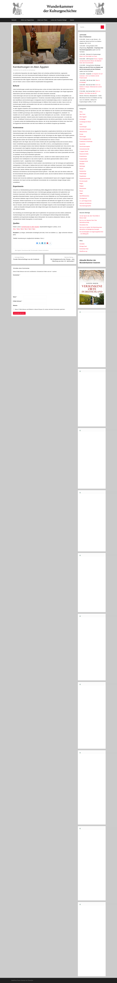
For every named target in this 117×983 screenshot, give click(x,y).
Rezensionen (82, 188)
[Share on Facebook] (37, 243)
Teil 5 (29, 229)
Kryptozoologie (83, 158)
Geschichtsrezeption (84, 146)
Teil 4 (26, 229)
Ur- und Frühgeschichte (85, 200)
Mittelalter (81, 163)
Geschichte (82, 144)
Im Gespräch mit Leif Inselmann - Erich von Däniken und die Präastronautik (90, 76)
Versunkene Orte (83, 225)
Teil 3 (22, 229)
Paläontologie (82, 173)
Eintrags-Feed (83, 246)
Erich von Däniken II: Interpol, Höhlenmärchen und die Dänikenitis (90, 86)
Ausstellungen (83, 126)
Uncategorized (83, 198)
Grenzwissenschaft (26, 250)
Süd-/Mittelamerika (84, 196)
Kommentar (16, 275)
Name (15, 297)
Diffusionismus (83, 131)
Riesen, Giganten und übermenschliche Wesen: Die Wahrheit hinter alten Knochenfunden (91, 61)
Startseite (14, 20)
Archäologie (82, 119)
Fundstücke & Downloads (85, 141)
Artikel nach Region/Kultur (27, 20)
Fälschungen (82, 136)
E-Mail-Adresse (17, 301)
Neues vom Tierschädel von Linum (88, 56)
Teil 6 (33, 229)
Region (81, 183)
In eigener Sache (83, 151)
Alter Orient (82, 114)
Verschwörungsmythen (85, 205)
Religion (81, 186)
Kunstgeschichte (83, 161)
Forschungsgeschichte (85, 139)
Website (15, 305)
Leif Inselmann (32, 70)
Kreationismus (83, 156)
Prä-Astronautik (34, 250)
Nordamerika (82, 171)
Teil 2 (18, 229)
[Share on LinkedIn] (42, 243)
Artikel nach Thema (42, 20)
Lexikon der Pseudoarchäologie (59, 20)
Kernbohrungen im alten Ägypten (30, 226)
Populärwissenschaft (84, 178)
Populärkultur (82, 176)
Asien (80, 124)
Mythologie (82, 166)
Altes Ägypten (18, 250)
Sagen (81, 193)
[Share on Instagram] (45, 243)
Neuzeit (81, 168)
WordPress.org (83, 251)
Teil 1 (14, 229)
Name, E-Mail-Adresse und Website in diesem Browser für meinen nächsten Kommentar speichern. (40, 309)
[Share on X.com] (40, 243)
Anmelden (81, 244)
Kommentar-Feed (83, 248)
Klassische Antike (83, 154)
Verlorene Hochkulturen (43, 250)
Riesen (81, 191)
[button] (50, 243)
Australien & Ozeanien (85, 129)
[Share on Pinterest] (47, 243)
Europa (81, 134)
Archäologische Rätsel (85, 121)
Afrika (80, 112)
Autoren (72, 20)
